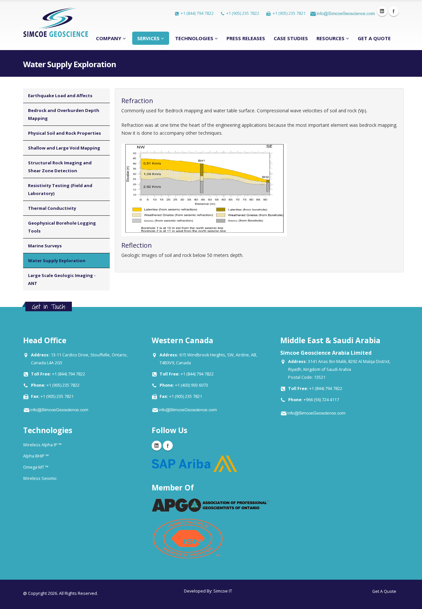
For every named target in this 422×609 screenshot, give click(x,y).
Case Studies (291, 38)
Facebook (394, 11)
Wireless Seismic (40, 478)
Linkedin (382, 11)
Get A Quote (374, 38)
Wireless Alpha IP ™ (42, 445)
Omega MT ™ (35, 467)
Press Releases (245, 38)
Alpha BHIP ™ (36, 456)
